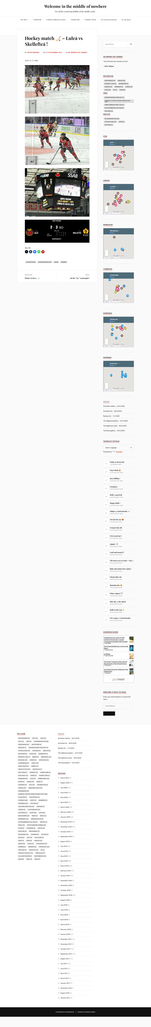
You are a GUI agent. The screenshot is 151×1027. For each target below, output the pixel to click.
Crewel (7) (34, 766)
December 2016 (66, 988)
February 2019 (65, 871)
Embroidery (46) (43, 778)
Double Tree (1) (44, 775)
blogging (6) (22, 753)
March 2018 (64, 924)
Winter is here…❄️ (32, 278)
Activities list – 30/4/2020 (112, 411)
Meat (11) (43, 815)
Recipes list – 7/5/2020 (111, 416)
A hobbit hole (75, 19)
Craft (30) (35, 763)
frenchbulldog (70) (35, 788)
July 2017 (63, 963)
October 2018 (65, 890)
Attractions (30, 262)
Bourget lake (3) (110, 83)
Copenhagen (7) (23, 763)
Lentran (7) (40, 806)
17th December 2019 (54, 52)
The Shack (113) (44, 846)
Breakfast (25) (46, 757)
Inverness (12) (23, 803)
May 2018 (64, 915)
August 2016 (65, 993)
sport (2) (31, 843)
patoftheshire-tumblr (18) (36, 825)
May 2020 (64, 797)
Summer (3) (22, 846)
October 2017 (65, 949)
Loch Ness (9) (22, 812)
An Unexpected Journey (109, 19)
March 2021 (64, 778)
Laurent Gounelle (109, 655)
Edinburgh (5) (123, 83)
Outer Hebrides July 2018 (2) (114, 108)
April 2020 (64, 802)
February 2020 (65, 812)
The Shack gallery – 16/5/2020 (114, 430)
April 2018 (64, 919)
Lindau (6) (129, 86)
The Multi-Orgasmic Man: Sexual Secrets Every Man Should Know (115, 663)
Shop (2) (121, 121)
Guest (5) (33, 800)
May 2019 (64, 856)
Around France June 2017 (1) (114, 97)
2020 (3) (29, 741)
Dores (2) (34, 775)
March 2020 (64, 807)
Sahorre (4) (35, 834)
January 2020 (65, 817)
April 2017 (64, 973)
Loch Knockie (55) (34, 809)
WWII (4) (29, 859)
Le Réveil (107, 654)
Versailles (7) (40, 853)
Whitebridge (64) (40, 856)
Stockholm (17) (41, 843)
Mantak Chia (108, 665)
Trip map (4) (109, 111)
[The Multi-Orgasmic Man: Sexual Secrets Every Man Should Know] (131, 666)
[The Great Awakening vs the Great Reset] (131, 650)
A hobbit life (37, 19)
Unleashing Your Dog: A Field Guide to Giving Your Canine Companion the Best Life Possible (115, 639)
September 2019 (66, 836)
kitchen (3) (34, 803)
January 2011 (65, 998)
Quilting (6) (22, 831)
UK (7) (115, 89)
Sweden (63, 262)
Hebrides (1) (119, 86)
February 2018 (65, 929)
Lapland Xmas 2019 (44, 262)
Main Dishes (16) (23, 815)
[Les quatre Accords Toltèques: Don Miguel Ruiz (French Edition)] (131, 674)
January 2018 (65, 934)
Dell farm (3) (22, 772)
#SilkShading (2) (24, 738)
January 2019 (65, 876)
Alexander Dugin (109, 649)
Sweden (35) (32, 846)
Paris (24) (21, 825)
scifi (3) (29, 837)
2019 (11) (21, 741)
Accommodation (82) (112, 118)
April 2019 (64, 861)
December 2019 (66, 822)
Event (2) (21, 781)
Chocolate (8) (44, 760)
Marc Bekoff (108, 643)
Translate (119, 452)
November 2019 (66, 827)
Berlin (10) (121, 80)
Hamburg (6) (43, 800)
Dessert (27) (34, 772)
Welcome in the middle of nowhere (75, 6)
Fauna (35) (30, 781)
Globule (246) (23, 800)
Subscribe (109, 713)
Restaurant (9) (34, 831)
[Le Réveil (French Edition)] (131, 659)
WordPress (69, 1012)
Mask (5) (34, 815)
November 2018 (66, 885)
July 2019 (63, 846)
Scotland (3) (39, 837)
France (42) (108, 86)
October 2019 (65, 832)
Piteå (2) (21, 828)
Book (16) (33, 753)
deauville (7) (37, 769)
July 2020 (63, 788)
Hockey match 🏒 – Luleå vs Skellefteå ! (54, 41)
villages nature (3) (25, 856)
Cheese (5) (33, 760)
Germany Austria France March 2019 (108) (117, 101)
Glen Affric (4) (34, 797)
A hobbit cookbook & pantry (56, 19)
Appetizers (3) (36, 744)
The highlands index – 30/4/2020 (115, 426)
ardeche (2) (22, 747)
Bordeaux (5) (43, 753)
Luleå (56, 262)
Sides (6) (29, 840)
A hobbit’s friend (90, 19)
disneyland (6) (45, 772)
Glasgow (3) (22, 797)
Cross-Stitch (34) (24, 769)
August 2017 (65, 959)
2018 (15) (43, 738)
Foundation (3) (42, 784)
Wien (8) (122, 89)
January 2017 (65, 983)
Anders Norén (89, 1012)
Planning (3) (31, 828)
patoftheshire (33, 52)
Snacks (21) (38, 840)
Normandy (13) (23, 819)
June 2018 (64, 910)
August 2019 (65, 841)
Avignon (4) (37, 750)
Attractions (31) (110, 121)
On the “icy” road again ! (79, 278)
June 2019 (64, 851)
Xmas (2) (37, 859)
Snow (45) (21, 843)
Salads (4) (44, 834)
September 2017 (66, 954)
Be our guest (126, 19)
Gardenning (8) (23, 791)
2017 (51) (35, 738)
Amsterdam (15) (110, 80)
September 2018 (66, 895)
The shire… (24, 19)
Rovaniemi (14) (23, 834)
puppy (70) (41, 828)
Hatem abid (108, 672)
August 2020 (65, 783)
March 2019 (64, 866)
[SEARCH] (131, 44)
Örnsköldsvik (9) (37, 819)
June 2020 (64, 792)
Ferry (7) (39, 781)
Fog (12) (32, 784)
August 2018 (65, 900)
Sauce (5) (21, 837)
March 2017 (64, 978)
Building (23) (22, 760)
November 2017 (66, 944)
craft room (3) (23, 766)
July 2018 (63, 905)
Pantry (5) (43, 822)
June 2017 (64, 968)
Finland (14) (22, 784)
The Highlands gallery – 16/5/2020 (115, 421)
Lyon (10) (108, 89)
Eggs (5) (33, 778)
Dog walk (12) (23, 775)
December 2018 (66, 880)
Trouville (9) (33, 850)
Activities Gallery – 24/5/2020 (114, 406)
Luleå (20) (33, 812)
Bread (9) (36, 757)
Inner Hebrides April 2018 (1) (114, 104)
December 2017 (66, 939)
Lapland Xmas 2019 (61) (26, 806)
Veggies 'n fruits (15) (25, 853)
